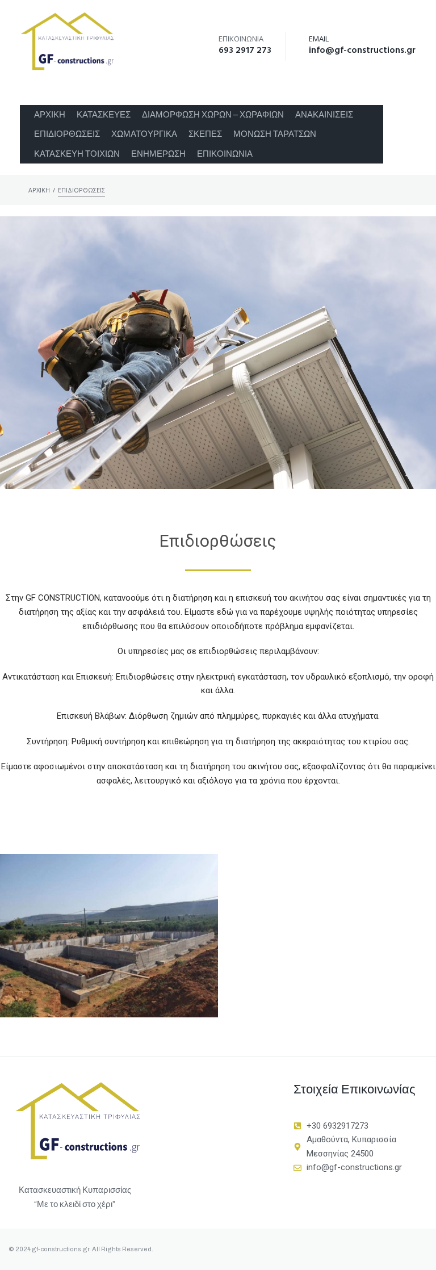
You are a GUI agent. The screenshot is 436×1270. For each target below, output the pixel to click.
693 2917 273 (245, 50)
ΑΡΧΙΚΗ (39, 190)
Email (319, 38)
